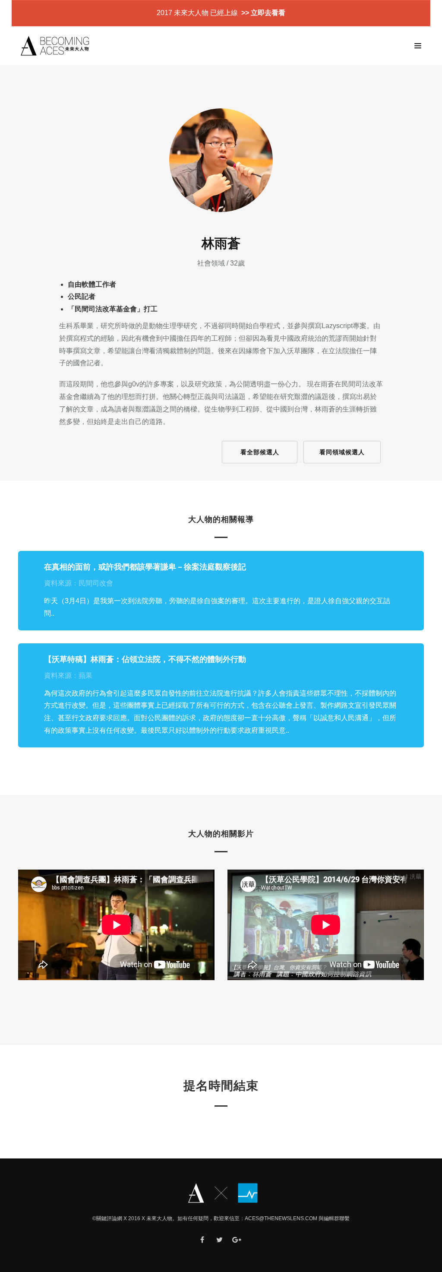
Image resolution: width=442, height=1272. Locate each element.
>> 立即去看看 (262, 12)
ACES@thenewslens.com (281, 1218)
